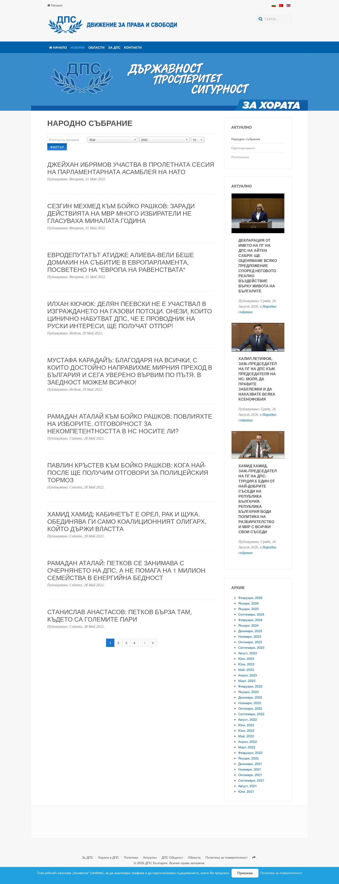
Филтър (57, 147)
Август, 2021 (247, 785)
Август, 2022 (247, 719)
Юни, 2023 (246, 664)
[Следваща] (145, 643)
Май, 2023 (246, 669)
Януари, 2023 (248, 691)
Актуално (150, 857)
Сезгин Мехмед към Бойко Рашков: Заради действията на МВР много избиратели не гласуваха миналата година (121, 213)
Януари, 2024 (248, 625)
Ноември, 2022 (249, 702)
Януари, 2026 (248, 603)
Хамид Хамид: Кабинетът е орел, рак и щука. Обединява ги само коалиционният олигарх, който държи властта (126, 521)
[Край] (153, 643)
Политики (131, 857)
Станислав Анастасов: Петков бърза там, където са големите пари (119, 615)
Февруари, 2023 (250, 686)
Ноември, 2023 (249, 636)
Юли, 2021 (246, 791)
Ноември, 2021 (249, 769)
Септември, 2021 (251, 780)
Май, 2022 (246, 736)
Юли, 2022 (246, 725)
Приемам (245, 873)
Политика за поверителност (226, 857)
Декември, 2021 (250, 763)
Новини (78, 47)
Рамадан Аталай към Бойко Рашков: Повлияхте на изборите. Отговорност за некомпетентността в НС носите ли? (129, 423)
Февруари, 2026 (250, 597)
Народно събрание (245, 139)
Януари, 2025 (248, 608)
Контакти (133, 47)
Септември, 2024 (251, 614)
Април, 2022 (247, 741)
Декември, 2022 (250, 697)
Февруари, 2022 (250, 752)
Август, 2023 (247, 653)
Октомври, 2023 (250, 642)
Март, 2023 (246, 680)
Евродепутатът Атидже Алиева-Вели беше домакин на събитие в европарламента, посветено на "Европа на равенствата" (120, 262)
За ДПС (114, 47)
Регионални (240, 157)
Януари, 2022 (248, 758)
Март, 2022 (246, 747)
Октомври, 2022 (250, 708)
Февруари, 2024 (250, 619)
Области (96, 47)
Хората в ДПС (108, 857)
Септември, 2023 (251, 647)
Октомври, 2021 (250, 774)
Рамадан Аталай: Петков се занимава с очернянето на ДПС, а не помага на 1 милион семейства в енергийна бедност (126, 570)
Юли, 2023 (246, 658)
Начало (56, 5)
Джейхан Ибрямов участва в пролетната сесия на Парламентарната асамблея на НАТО (130, 168)
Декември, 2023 (250, 630)
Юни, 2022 (246, 730)
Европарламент (243, 148)
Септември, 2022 (251, 713)
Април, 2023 (247, 675)
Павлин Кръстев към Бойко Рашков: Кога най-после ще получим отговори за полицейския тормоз (127, 472)
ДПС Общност (172, 857)
